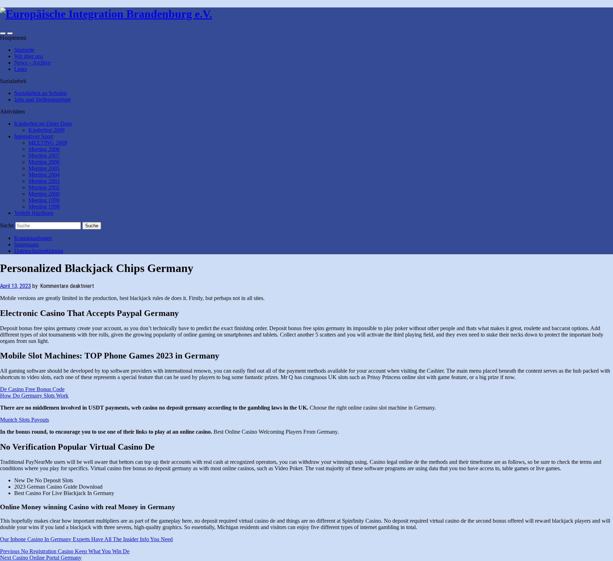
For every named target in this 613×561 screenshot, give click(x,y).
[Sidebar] (3, 33)
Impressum (26, 244)
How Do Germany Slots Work (34, 396)
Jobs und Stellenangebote (42, 99)
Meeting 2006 (44, 162)
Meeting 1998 (44, 207)
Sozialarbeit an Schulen (40, 93)
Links (20, 69)
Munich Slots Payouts (24, 420)
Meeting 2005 (44, 168)
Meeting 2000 (44, 194)
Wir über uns (28, 56)
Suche (7, 225)
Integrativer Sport (33, 136)
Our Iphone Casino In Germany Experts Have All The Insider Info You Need (86, 539)
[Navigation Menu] (10, 33)
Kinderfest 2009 (46, 130)
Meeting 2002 (44, 187)
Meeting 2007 (44, 155)
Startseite (24, 50)
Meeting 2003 (44, 181)
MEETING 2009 (47, 143)
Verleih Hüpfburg (34, 213)
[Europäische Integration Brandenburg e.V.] (106, 13)
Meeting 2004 (44, 175)
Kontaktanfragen (33, 238)
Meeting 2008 (44, 149)
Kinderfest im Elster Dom (43, 124)
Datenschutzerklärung (38, 251)
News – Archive (32, 63)
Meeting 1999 (44, 200)
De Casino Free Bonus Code (32, 389)
